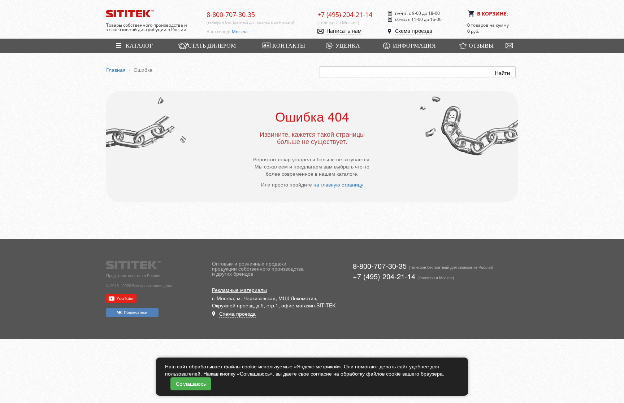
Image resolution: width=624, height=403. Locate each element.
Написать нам (343, 30)
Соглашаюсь (191, 384)
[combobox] (269, 32)
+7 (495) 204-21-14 (344, 14)
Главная (116, 69)
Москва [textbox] (240, 32)
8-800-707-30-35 (231, 14)
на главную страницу (338, 184)
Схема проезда (413, 30)
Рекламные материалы (239, 289)
